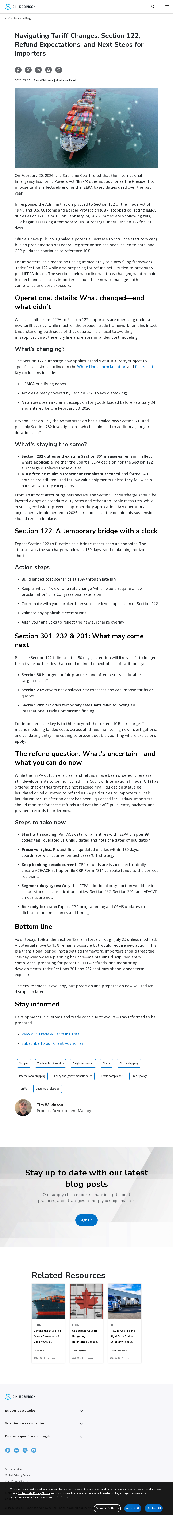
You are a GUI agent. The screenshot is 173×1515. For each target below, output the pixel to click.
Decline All (154, 1508)
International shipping (32, 1076)
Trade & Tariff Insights (50, 1063)
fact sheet (144, 366)
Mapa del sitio (13, 1469)
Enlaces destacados (20, 1410)
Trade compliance (112, 1076)
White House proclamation (101, 366)
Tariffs (23, 1088)
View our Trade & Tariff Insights (51, 1034)
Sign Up (86, 1220)
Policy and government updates (73, 1076)
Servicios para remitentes (25, 1423)
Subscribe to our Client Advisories (52, 1043)
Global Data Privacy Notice (34, 1493)
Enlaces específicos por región (28, 1436)
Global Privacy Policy (17, 1475)
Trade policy (139, 1076)
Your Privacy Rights (16, 1481)
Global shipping (128, 1063)
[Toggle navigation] (167, 6)
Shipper (23, 1063)
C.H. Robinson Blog (19, 18)
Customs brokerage (47, 1088)
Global (107, 1063)
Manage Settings (107, 1508)
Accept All (132, 1508)
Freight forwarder (83, 1063)
